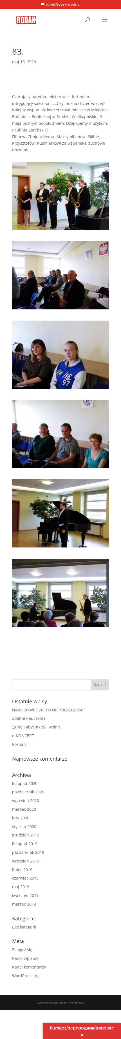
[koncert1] (60, 229)
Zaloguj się (22, 949)
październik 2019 (28, 852)
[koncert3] (60, 388)
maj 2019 (20, 886)
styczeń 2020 (24, 826)
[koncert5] (60, 547)
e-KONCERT (23, 735)
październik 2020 (28, 791)
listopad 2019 (24, 843)
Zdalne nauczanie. (29, 718)
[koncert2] (60, 309)
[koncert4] (60, 468)
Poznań (19, 744)
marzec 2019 (24, 904)
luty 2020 (20, 818)
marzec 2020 (24, 809)
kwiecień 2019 (25, 895)
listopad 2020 (24, 783)
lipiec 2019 (22, 869)
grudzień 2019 (25, 835)
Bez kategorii (24, 927)
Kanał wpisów (25, 958)
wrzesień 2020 (25, 800)
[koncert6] (60, 626)
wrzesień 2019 (25, 861)
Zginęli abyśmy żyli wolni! (36, 727)
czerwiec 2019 (25, 878)
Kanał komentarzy (29, 967)
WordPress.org (26, 975)
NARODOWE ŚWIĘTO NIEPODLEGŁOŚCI (48, 710)
